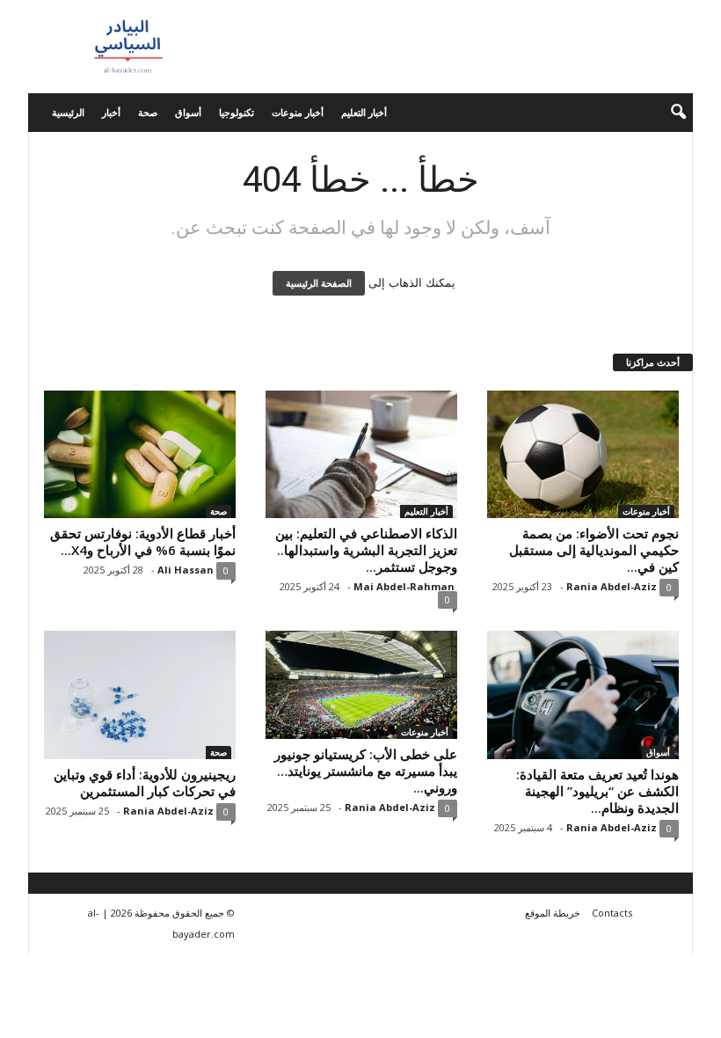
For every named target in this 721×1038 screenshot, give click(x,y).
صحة (147, 112)
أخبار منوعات (298, 112)
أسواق (188, 112)
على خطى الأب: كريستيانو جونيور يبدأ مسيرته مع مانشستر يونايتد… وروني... (365, 770)
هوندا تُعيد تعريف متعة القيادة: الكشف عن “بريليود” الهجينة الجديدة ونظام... (597, 790)
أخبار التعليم (364, 112)
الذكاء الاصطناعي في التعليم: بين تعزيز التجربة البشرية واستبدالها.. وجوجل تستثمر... (366, 549)
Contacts (612, 912)
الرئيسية (68, 112)
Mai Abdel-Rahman (404, 586)
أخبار (111, 112)
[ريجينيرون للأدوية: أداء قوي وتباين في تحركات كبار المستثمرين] (140, 694)
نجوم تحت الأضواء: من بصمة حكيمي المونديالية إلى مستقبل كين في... (594, 549)
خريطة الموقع (552, 912)
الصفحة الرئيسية (319, 283)
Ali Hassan (185, 569)
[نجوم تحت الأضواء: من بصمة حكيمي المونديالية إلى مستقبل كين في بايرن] (583, 455)
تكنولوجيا (236, 112)
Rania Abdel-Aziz (611, 586)
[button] (666, 112)
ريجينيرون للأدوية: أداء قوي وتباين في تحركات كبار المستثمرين (145, 782)
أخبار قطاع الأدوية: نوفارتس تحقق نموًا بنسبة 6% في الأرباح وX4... (143, 541)
